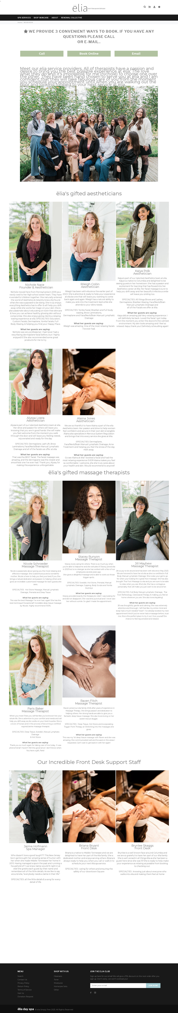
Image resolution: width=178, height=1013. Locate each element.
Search (20, 976)
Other (56, 990)
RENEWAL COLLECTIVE (71, 18)
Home (20, 22)
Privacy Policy (23, 983)
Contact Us (22, 980)
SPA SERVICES (24, 18)
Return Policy (23, 986)
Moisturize (58, 983)
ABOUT (55, 18)
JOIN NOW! (153, 985)
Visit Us (21, 993)
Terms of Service (25, 990)
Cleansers (58, 976)
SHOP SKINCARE (41, 18)
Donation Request (25, 997)
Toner (56, 980)
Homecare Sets (60, 986)
